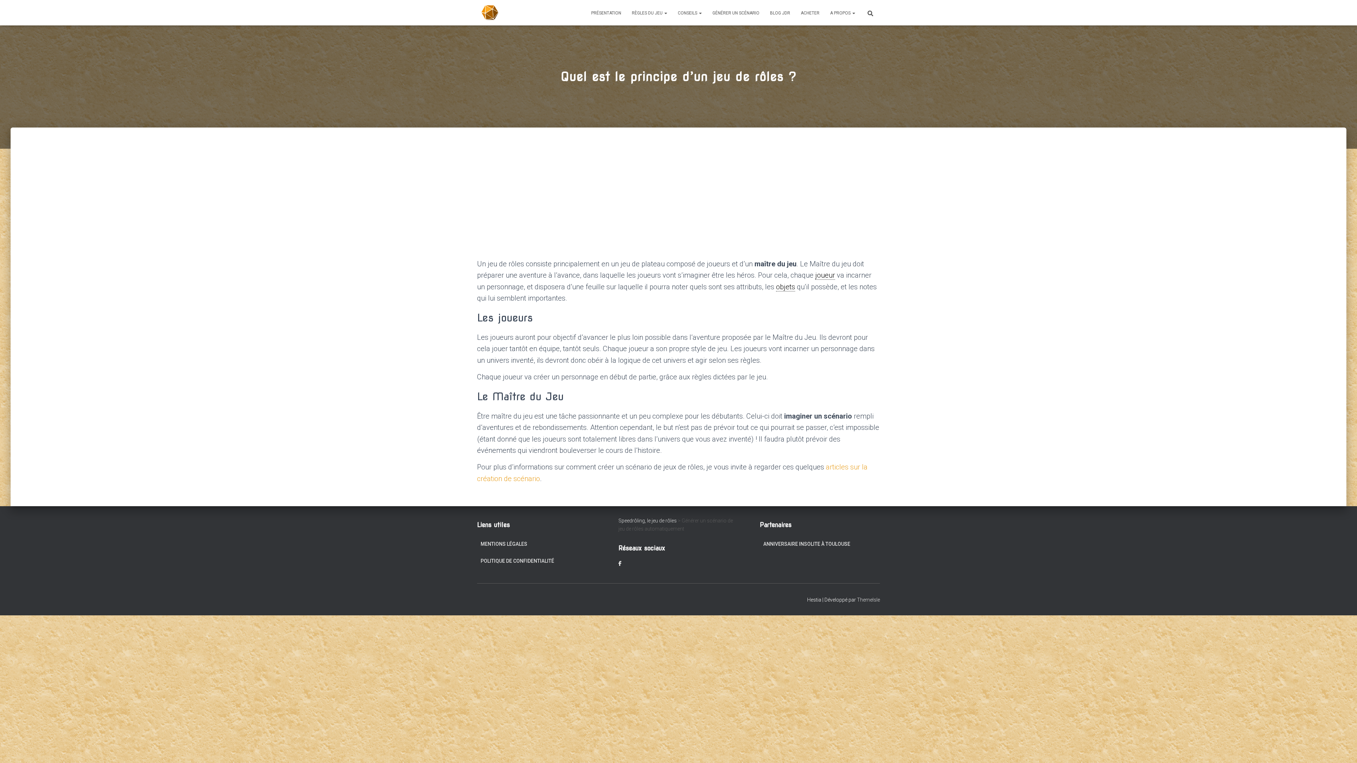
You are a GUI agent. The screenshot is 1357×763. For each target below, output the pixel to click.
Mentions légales (504, 544)
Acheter (810, 13)
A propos (841, 13)
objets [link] (785, 287)
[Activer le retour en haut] (1343, 749)
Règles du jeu (648, 13)
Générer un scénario (735, 13)
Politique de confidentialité (517, 561)
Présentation (606, 13)
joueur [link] (825, 275)
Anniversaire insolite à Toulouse (806, 544)
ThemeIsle (868, 600)
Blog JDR (780, 13)
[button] (665, 13)
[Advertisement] (678, 180)
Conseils (688, 13)
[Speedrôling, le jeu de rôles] (490, 13)
